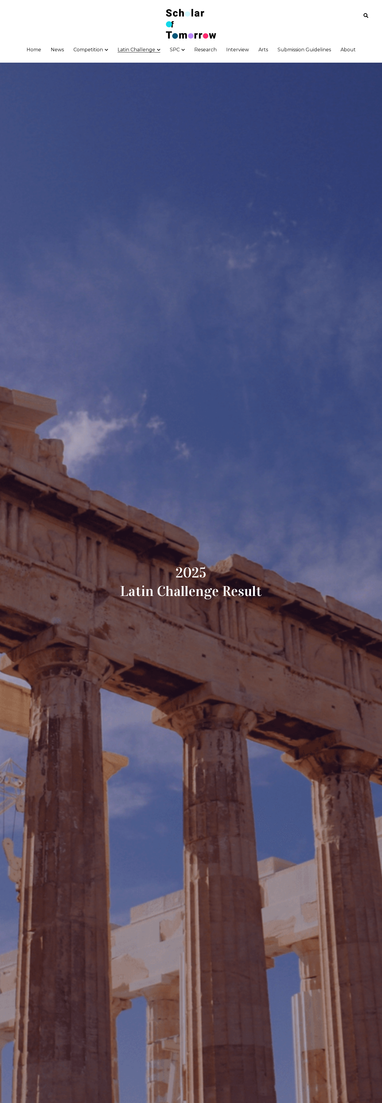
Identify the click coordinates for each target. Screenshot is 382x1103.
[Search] (365, 15)
